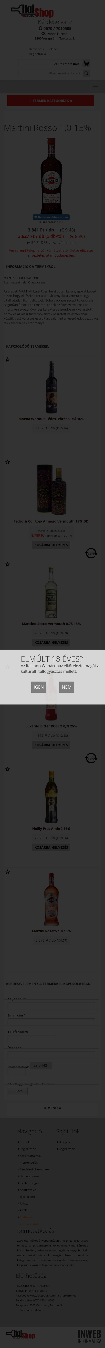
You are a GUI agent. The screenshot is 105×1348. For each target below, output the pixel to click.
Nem (67, 687)
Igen (39, 687)
